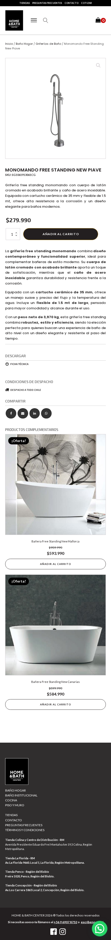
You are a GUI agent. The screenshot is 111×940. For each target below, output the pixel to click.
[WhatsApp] (46, 413)
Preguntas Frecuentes (47, 3)
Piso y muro (14, 805)
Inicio (9, 44)
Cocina (11, 800)
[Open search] (46, 20)
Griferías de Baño (48, 44)
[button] (101, 20)
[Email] (23, 413)
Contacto (71, 3)
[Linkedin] (34, 413)
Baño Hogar (24, 44)
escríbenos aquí (92, 922)
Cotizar (86, 3)
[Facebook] (11, 413)
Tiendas (24, 3)
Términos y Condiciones (24, 830)
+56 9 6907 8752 (65, 922)
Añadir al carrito (61, 234)
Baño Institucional (21, 795)
